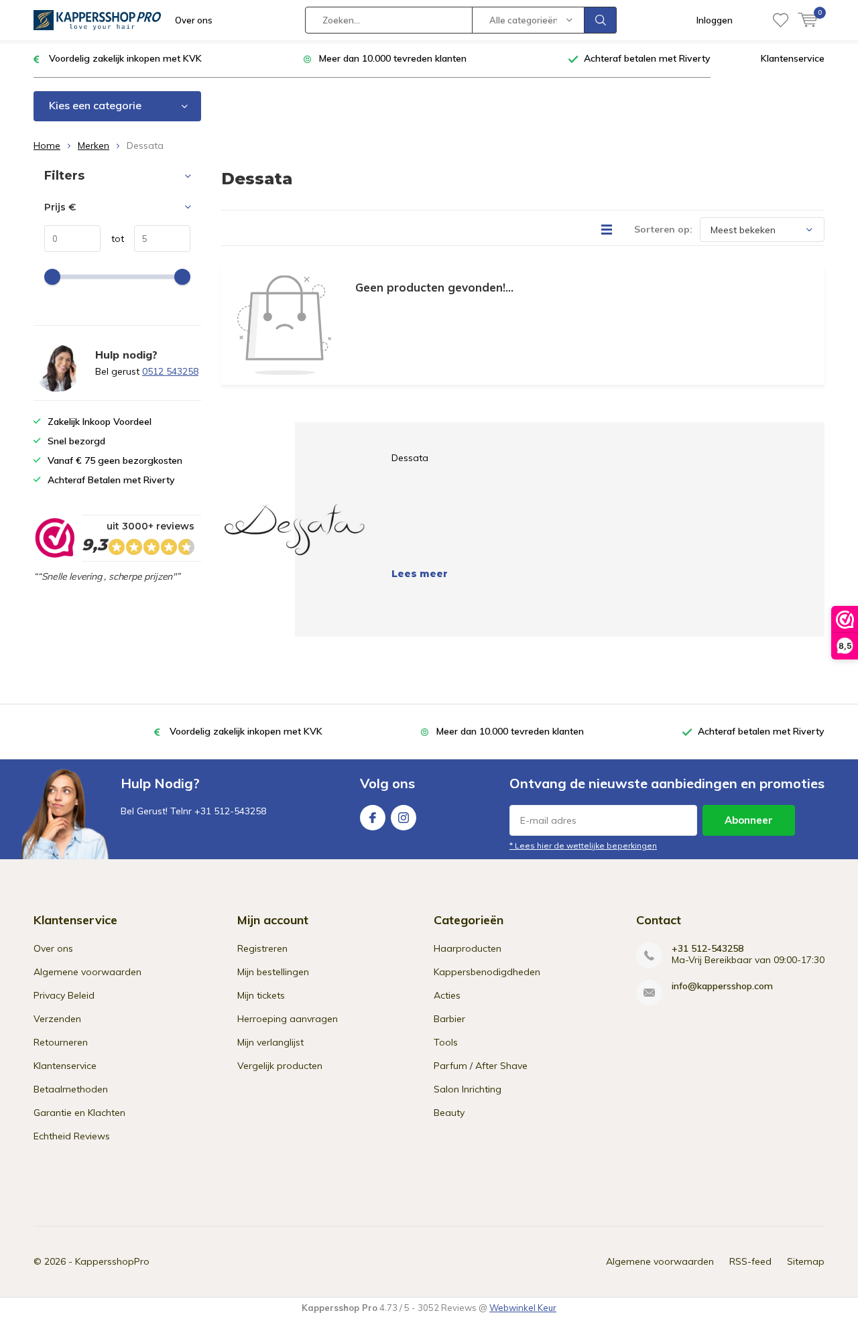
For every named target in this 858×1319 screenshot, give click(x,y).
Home (47, 145)
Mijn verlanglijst (270, 1042)
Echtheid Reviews (72, 1136)
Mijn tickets (261, 995)
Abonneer (749, 820)
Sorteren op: (663, 229)
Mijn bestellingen (273, 972)
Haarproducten (467, 948)
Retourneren (61, 1042)
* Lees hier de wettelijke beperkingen (583, 845)
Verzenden (57, 1019)
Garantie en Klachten (79, 1113)
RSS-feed (750, 1261)
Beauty (449, 1113)
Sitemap (805, 1261)
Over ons (193, 20)
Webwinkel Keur (522, 1307)
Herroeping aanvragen (287, 1019)
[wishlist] (780, 20)
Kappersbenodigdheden (487, 972)
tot (112, 239)
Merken (93, 145)
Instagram (403, 817)
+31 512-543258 (707, 948)
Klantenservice (792, 58)
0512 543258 (170, 371)
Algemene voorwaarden (87, 972)
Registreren (262, 948)
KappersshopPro (112, 1261)
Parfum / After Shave (481, 1066)
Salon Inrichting (467, 1089)
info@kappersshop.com (722, 986)
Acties (447, 995)
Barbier (449, 1019)
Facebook (372, 817)
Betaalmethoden (71, 1089)
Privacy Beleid (64, 995)
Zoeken (601, 20)
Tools (446, 1042)
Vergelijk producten (279, 1066)
